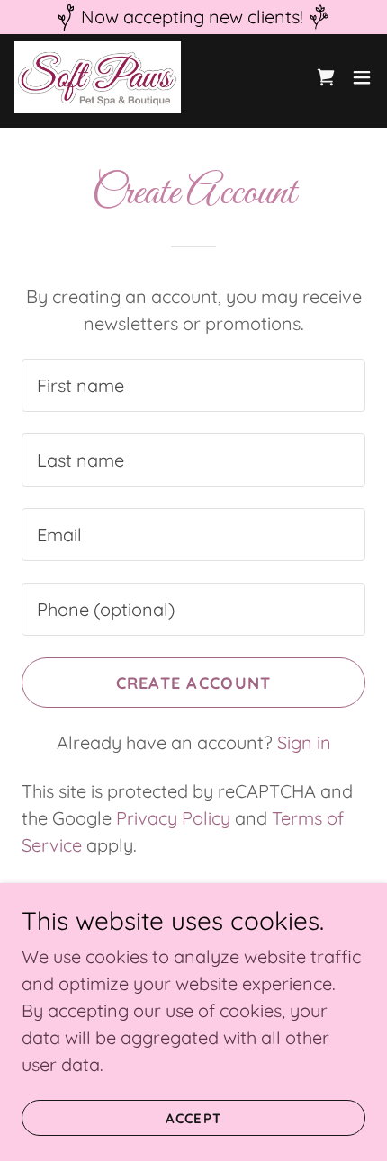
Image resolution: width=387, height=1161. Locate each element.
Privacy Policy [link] (173, 818)
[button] (362, 77)
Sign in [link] (304, 742)
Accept (193, 1118)
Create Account (194, 683)
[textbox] (193, 385)
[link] (97, 77)
